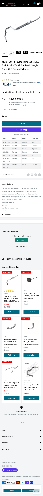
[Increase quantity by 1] (22, 116)
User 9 (4, 211)
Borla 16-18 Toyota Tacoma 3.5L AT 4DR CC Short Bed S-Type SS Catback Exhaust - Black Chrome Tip (11, 299)
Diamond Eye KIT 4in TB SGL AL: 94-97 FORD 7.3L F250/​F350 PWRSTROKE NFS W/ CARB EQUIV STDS (31, 387)
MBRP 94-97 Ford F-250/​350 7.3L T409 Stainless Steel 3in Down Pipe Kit (10, 342)
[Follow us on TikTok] (11, 466)
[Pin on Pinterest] (32, 174)
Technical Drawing (8, 202)
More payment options (21, 134)
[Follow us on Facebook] (3, 466)
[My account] (28, 4)
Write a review (21, 240)
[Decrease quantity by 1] (11, 116)
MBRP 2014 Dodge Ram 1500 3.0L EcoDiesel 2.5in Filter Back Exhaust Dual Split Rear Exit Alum (11, 385)
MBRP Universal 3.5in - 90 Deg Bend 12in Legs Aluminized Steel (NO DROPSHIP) (31, 342)
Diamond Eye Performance (28, 381)
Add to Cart (12, 312)
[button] (32, 4)
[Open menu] (3, 4)
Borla (6, 293)
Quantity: (5, 116)
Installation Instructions (10, 208)
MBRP (4, 74)
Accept (12, 490)
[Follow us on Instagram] (7, 466)
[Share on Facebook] (28, 174)
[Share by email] (39, 174)
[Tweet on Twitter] (35, 174)
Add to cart (21, 123)
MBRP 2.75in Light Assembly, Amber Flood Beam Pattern (31, 295)
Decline (31, 490)
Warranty (5, 205)
